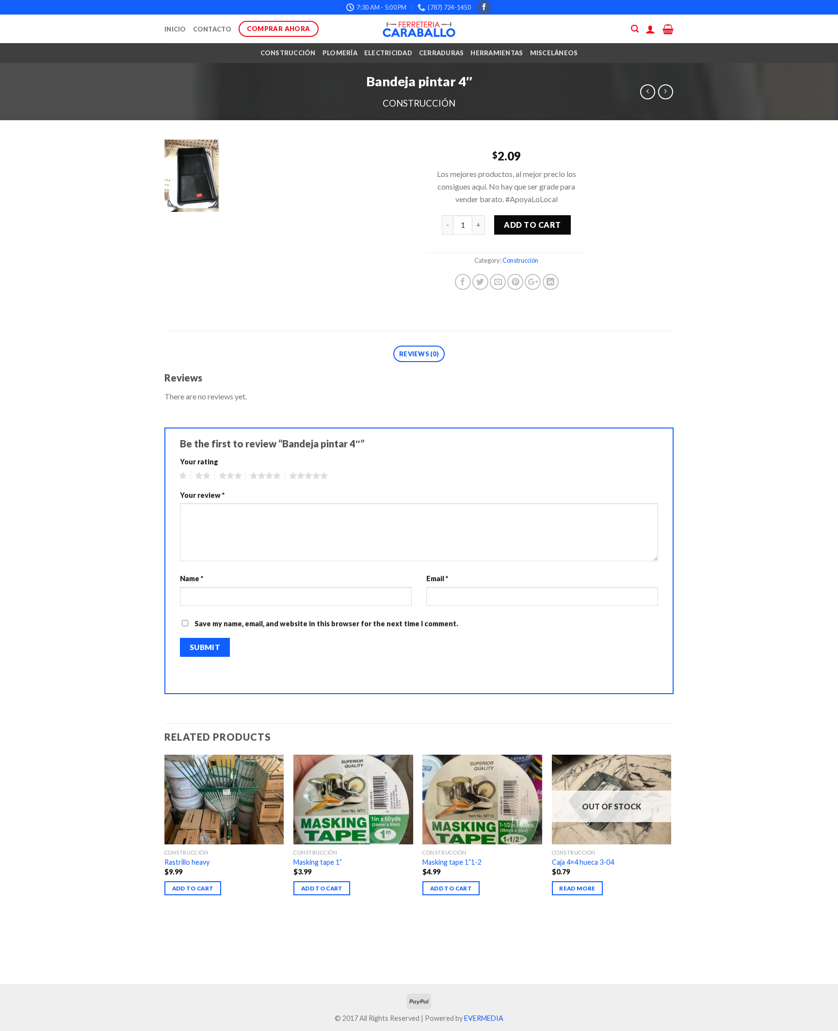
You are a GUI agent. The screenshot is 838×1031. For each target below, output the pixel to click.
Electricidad (388, 53)
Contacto (212, 29)
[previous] (165, 868)
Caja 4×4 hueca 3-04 (583, 862)
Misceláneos (554, 53)
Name (191, 578)
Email (437, 578)
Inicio (175, 29)
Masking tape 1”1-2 (452, 862)
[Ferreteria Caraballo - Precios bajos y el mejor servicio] (419, 29)
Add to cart (532, 224)
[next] (670, 868)
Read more (577, 888)
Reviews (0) (419, 354)
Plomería (339, 53)
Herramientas (496, 53)
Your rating (199, 462)
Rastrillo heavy (187, 862)
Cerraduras (441, 53)
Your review (202, 495)
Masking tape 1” (317, 862)
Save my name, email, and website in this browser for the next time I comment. (326, 623)
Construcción (288, 53)
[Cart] (668, 29)
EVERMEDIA (483, 1018)
